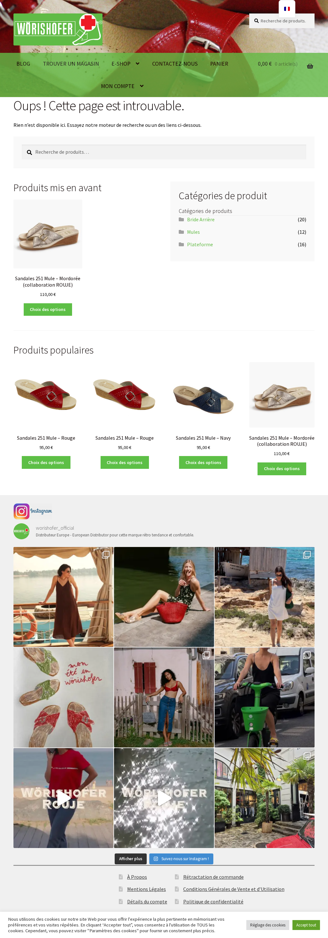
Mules (193, 232)
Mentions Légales (146, 889)
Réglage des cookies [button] (267, 925)
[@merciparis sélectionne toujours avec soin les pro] (265, 798)
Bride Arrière (201, 219)
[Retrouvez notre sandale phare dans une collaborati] (164, 597)
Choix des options (48, 309)
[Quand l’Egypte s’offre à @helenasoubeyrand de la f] (63, 597)
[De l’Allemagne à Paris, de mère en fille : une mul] (164, 798)
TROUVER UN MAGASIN (71, 63)
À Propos (137, 877)
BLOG (23, 63)
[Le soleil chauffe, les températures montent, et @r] (164, 697)
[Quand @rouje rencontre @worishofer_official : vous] (63, 798)
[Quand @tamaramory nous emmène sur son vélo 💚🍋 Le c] (265, 697)
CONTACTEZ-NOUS (175, 63)
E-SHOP (120, 63)
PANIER (219, 63)
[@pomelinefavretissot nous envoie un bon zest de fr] (63, 697)
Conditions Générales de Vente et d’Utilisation (233, 889)
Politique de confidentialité (213, 901)
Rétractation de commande (213, 877)
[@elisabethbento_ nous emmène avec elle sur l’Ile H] (265, 597)
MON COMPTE (118, 86)
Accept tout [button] (306, 925)
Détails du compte (147, 901)
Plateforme (200, 244)
